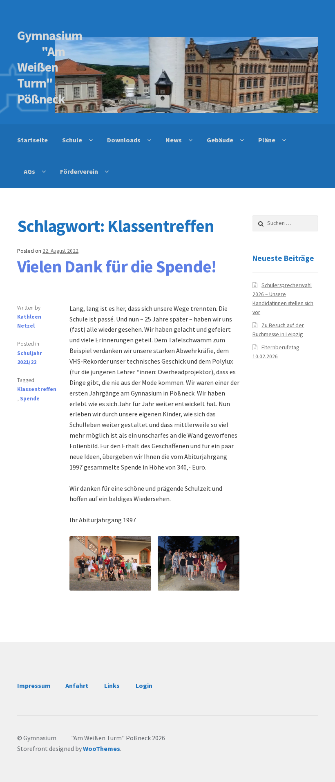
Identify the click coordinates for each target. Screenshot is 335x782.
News (173, 140)
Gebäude (220, 140)
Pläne (266, 140)
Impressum (34, 685)
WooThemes (101, 748)
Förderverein (79, 171)
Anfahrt (76, 685)
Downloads (124, 140)
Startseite (32, 140)
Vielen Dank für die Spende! (116, 266)
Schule (72, 140)
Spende (30, 398)
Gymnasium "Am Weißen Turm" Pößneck (49, 67)
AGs (29, 171)
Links (112, 685)
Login (144, 685)
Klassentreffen (36, 389)
